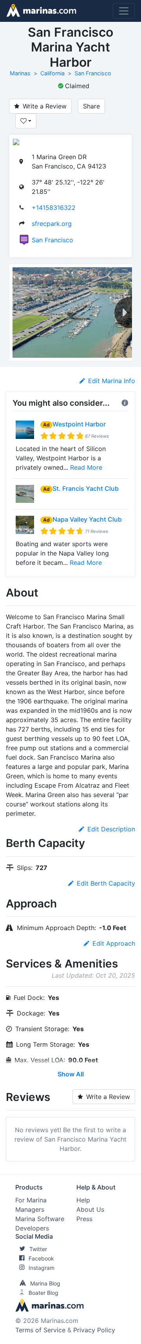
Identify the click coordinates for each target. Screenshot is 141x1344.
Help (83, 1200)
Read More (86, 467)
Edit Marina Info (111, 381)
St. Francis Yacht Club (85, 488)
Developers (32, 1228)
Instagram (41, 1267)
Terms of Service (40, 1330)
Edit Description (111, 829)
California (52, 73)
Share (91, 106)
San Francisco (92, 73)
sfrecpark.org (52, 223)
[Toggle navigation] (124, 11)
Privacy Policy (94, 1330)
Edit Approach (113, 943)
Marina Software (39, 1219)
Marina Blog (45, 1283)
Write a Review (45, 106)
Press (84, 1219)
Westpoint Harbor (79, 424)
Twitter (38, 1249)
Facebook (41, 1258)
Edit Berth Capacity (106, 883)
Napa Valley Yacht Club (87, 519)
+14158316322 (54, 207)
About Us (90, 1209)
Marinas (20, 73)
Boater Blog (43, 1292)
